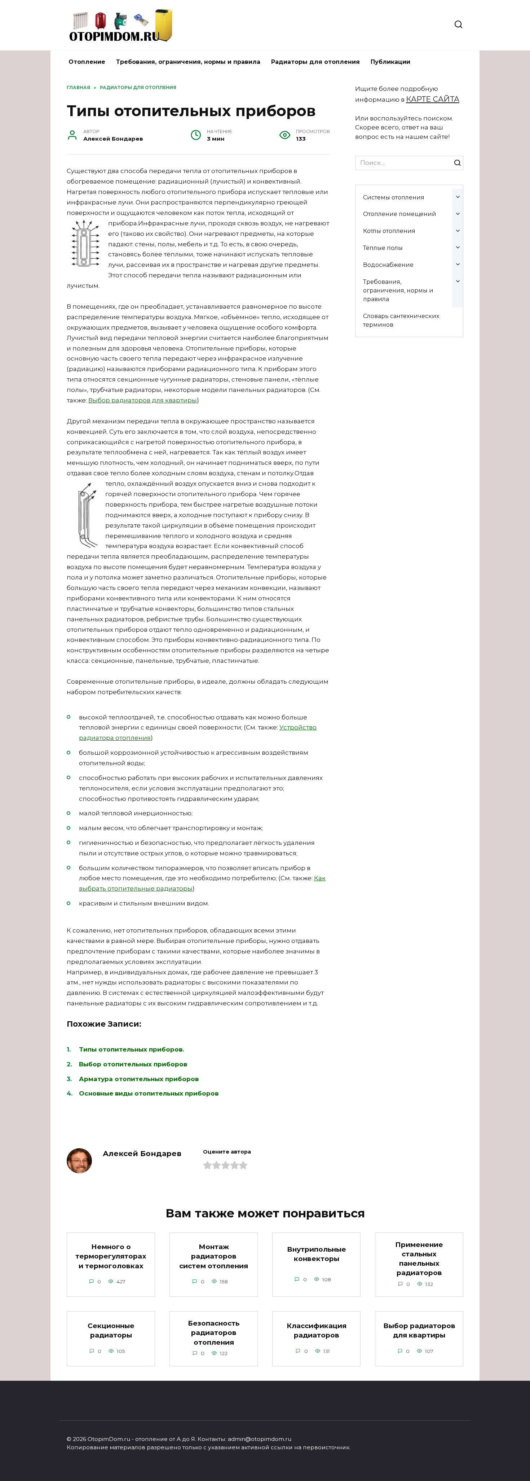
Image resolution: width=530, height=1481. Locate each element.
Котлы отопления (389, 230)
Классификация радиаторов (316, 1330)
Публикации (390, 61)
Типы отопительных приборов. (131, 1049)
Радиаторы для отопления (315, 61)
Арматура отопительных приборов (139, 1079)
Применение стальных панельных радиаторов (419, 1258)
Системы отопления (393, 197)
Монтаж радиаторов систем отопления (213, 1256)
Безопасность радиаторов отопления (213, 1332)
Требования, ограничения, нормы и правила (188, 61)
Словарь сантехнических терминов (401, 320)
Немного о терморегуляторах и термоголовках (110, 1256)
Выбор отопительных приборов (133, 1064)
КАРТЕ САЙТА (432, 98)
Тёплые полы (383, 247)
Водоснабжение (388, 264)
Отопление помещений (399, 213)
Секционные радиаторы (111, 1330)
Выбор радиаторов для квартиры (142, 400)
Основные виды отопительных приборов (148, 1093)
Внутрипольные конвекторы (316, 1254)
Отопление (87, 61)
